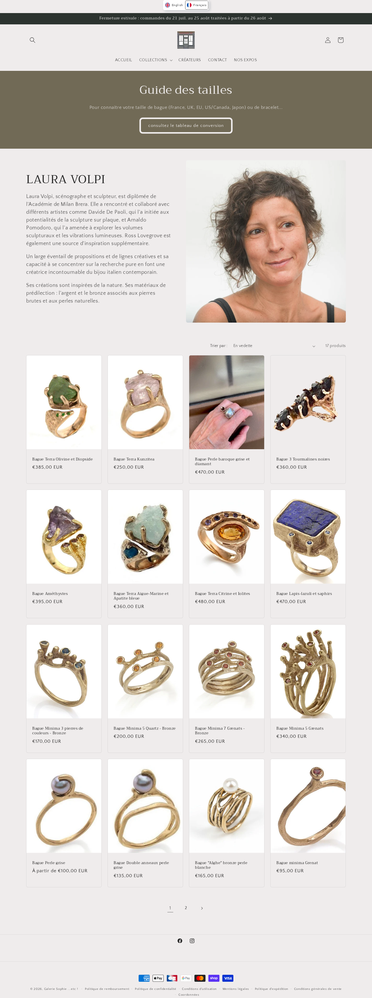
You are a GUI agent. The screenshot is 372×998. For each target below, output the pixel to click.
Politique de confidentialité (155, 989)
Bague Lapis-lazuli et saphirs (304, 593)
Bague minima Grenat (297, 862)
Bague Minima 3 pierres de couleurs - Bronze (57, 731)
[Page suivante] (201, 908)
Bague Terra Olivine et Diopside (62, 459)
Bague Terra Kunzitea (134, 459)
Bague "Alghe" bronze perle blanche (221, 865)
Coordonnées (188, 995)
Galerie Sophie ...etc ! (61, 989)
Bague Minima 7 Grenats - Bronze (220, 731)
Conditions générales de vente (318, 989)
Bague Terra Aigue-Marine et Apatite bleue (141, 596)
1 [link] (170, 908)
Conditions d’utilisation (199, 989)
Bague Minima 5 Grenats (299, 728)
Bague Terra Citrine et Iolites (222, 593)
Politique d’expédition (271, 989)
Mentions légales (236, 989)
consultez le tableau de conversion (186, 125)
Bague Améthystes (50, 593)
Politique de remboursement (107, 989)
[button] (32, 40)
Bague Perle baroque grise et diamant (222, 462)
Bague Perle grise (48, 862)
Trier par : (218, 346)
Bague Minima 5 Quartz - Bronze (145, 728)
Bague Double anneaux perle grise (141, 865)
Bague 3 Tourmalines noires (303, 459)
